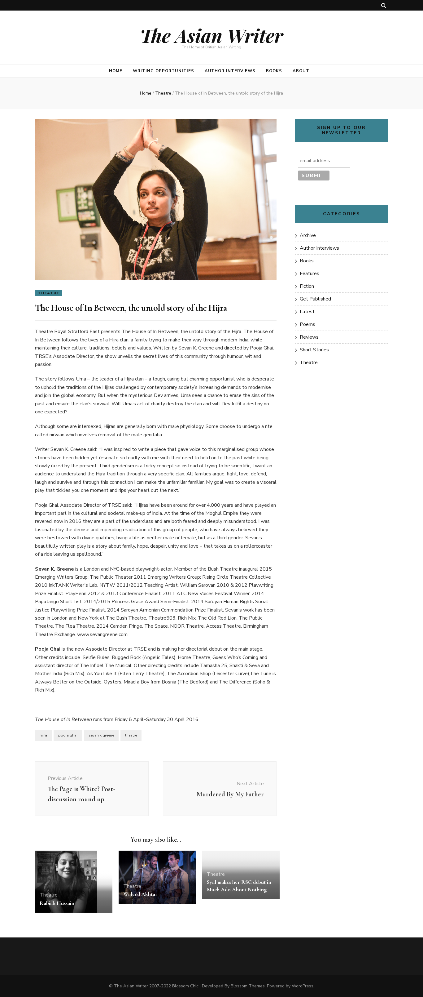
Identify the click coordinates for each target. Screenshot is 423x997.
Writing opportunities (163, 71)
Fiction (307, 286)
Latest (307, 311)
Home (115, 71)
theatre (131, 735)
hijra (43, 735)
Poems (307, 324)
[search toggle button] (383, 5)
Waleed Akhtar (140, 894)
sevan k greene (101, 735)
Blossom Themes (248, 986)
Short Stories (314, 349)
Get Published (315, 299)
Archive (308, 235)
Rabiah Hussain (57, 903)
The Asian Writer (211, 35)
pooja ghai (67, 735)
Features (309, 273)
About (301, 71)
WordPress (302, 986)
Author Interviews (230, 71)
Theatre (48, 293)
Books (274, 71)
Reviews (309, 337)
